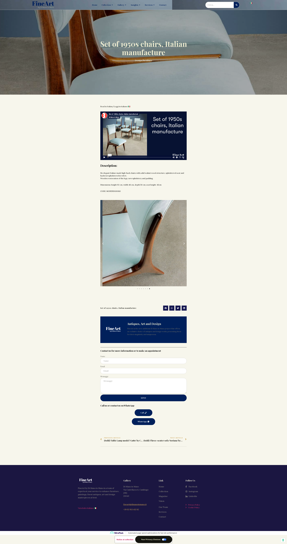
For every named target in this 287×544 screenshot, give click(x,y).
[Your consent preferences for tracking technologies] (283, 540)
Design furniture (143, 60)
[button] (102, 243)
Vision (161, 501)
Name (102, 356)
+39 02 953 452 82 (131, 509)
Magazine (163, 496)
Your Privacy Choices (151, 539)
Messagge (104, 376)
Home (161, 486)
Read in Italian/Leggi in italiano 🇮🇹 (115, 106)
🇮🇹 (251, 3)
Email (102, 366)
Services (162, 512)
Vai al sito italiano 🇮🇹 (87, 508)
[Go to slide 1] (137, 288)
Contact (162, 517)
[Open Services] (154, 5)
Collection (163, 491)
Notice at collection (125, 539)
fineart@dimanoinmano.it (135, 504)
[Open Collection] (112, 5)
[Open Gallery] (126, 5)
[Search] (236, 5)
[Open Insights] (140, 5)
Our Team (163, 507)
